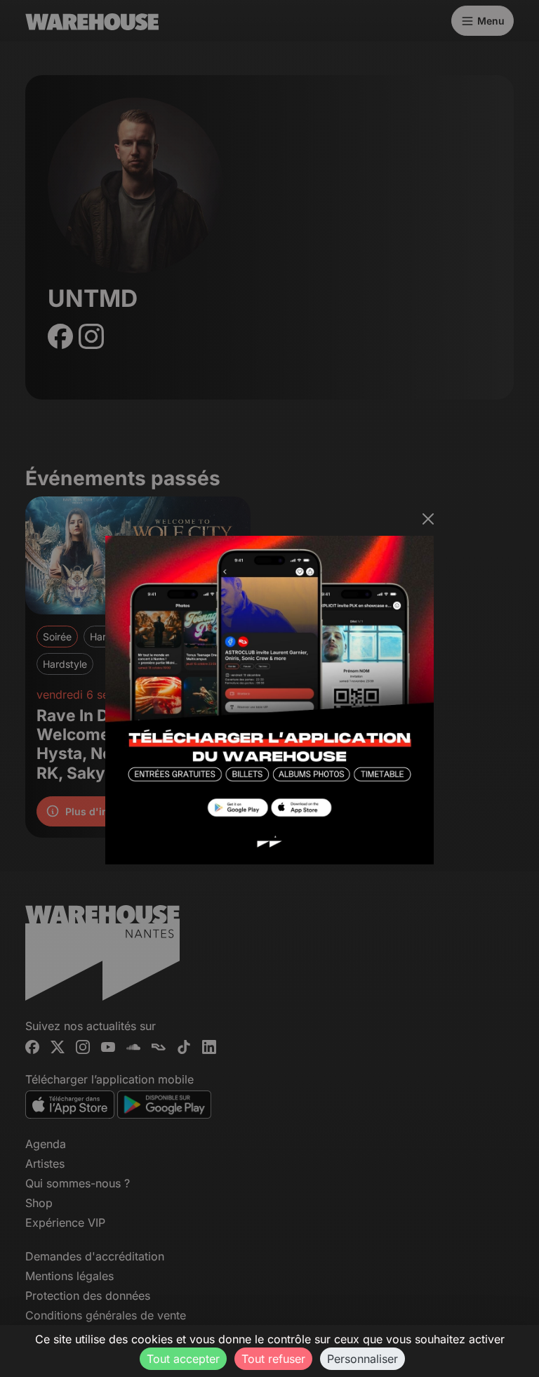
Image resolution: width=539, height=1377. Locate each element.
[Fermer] (428, 519)
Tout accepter (183, 1359)
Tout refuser (273, 1359)
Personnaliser (362, 1359)
